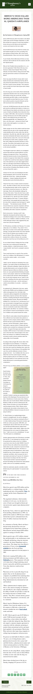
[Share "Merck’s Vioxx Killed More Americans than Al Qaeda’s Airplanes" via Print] (24, 674)
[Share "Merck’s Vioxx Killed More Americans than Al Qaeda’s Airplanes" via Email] (21, 674)
